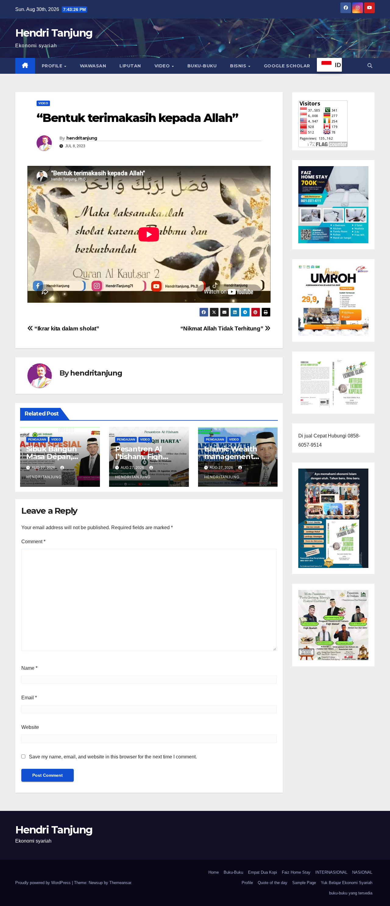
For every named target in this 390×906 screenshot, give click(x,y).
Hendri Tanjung (53, 33)
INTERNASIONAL (331, 872)
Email (29, 697)
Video (162, 66)
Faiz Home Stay (296, 872)
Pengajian (37, 439)
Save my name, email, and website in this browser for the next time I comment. (113, 756)
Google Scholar (287, 66)
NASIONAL (362, 872)
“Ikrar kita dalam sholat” (66, 328)
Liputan (130, 66)
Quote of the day (272, 882)
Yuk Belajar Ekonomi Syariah (346, 882)
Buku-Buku (202, 66)
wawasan (93, 66)
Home (213, 872)
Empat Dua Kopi (262, 872)
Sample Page (304, 882)
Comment (33, 541)
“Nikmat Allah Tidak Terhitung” (222, 328)
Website (30, 727)
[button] (369, 65)
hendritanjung (81, 138)
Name (29, 668)
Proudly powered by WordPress (43, 882)
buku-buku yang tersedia (350, 893)
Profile (53, 66)
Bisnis (239, 66)
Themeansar (120, 882)
